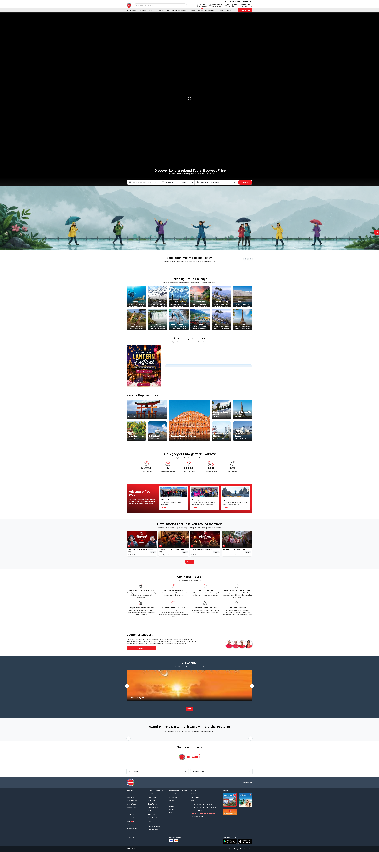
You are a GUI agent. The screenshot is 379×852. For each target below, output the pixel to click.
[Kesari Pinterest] (149, 841)
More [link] (229, 10)
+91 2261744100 (197, 810)
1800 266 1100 (197, 804)
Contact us (141, 648)
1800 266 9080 (197, 807)
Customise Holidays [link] (179, 10)
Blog (226, 1)
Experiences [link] (210, 10)
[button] (152, 794)
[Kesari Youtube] (142, 841)
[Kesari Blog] (145, 841)
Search (245, 182)
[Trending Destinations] (147, 409)
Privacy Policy (233, 849)
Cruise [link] (200, 10)
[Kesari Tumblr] (153, 841)
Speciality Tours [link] (146, 10)
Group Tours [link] (131, 10)
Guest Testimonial (234, 1)
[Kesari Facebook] (127, 841)
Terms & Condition (245, 849)
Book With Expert (245, 10)
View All (189, 562)
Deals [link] (221, 10)
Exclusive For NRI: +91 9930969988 (203, 813)
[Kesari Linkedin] (134, 841)
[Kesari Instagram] (138, 841)
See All (189, 709)
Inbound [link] (192, 10)
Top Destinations (134, 771)
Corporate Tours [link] (163, 10)
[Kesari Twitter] (131, 841)
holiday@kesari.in (197, 816)
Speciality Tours (198, 771)
